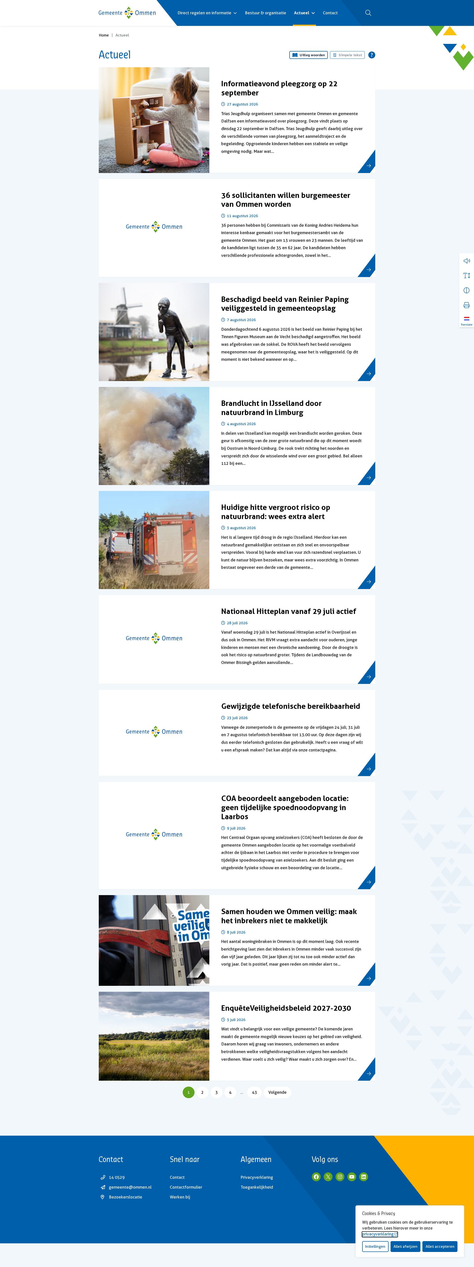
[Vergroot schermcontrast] (466, 290)
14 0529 (117, 1177)
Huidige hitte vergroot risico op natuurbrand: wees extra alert (275, 512)
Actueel (301, 12)
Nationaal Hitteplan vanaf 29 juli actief (288, 611)
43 (256, 1092)
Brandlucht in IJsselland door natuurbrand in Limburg (271, 408)
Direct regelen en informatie (204, 12)
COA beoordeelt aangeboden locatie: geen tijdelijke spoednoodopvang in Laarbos (285, 807)
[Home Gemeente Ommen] (127, 13)
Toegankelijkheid (257, 1187)
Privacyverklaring (257, 1177)
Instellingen (375, 1246)
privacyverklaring (378, 1234)
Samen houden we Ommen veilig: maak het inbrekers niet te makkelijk (289, 916)
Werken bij (180, 1197)
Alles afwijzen (405, 1246)
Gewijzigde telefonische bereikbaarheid (290, 706)
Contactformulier (186, 1187)
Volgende (277, 1092)
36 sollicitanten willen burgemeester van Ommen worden (285, 200)
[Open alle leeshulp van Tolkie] (371, 55)
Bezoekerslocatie (125, 1197)
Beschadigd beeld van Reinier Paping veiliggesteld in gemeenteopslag (285, 304)
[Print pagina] (466, 305)
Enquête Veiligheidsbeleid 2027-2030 (286, 1008)
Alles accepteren (440, 1246)
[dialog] (410, 1231)
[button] (466, 260)
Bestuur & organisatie (265, 12)
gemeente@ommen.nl (130, 1187)
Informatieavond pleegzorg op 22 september (279, 88)
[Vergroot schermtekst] (466, 275)
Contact (330, 12)
